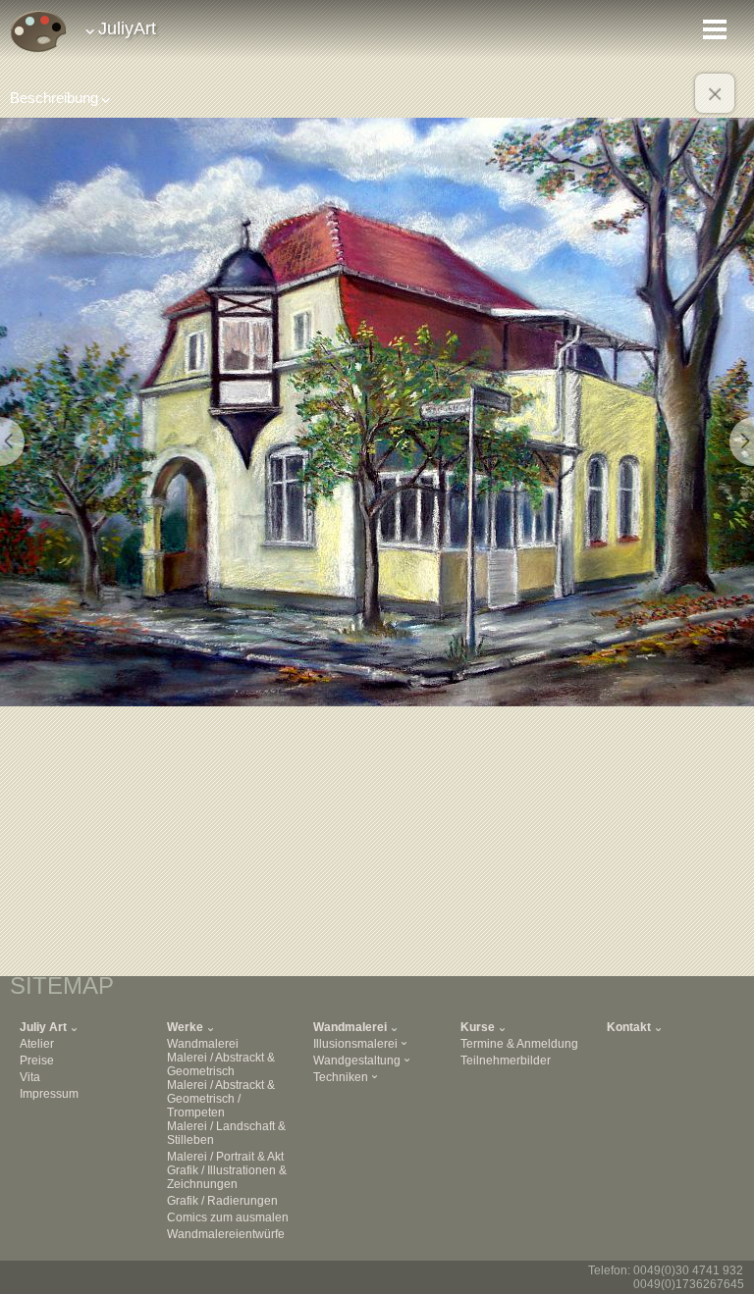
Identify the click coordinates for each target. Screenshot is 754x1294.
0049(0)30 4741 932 (688, 1270)
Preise (37, 1060)
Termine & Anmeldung (519, 1044)
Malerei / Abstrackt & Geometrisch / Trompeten (221, 1098)
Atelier (37, 1044)
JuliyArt (127, 28)
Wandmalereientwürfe (226, 1234)
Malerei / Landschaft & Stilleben (226, 1133)
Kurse (477, 1027)
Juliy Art (43, 1027)
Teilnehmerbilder (505, 1060)
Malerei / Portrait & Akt (225, 1157)
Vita (30, 1077)
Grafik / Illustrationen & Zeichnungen (227, 1177)
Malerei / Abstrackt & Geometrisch (221, 1064)
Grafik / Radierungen (222, 1201)
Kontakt (629, 1027)
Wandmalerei (203, 1044)
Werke (185, 1027)
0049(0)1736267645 (688, 1284)
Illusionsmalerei (355, 1044)
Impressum (49, 1094)
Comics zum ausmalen (228, 1217)
